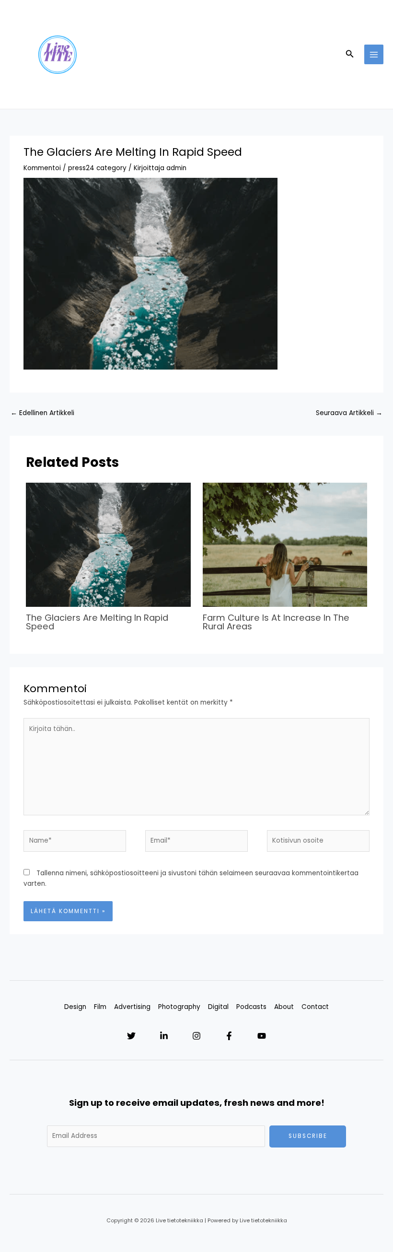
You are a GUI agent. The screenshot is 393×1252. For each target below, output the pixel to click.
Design (75, 1006)
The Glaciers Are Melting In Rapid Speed (97, 622)
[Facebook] (229, 1036)
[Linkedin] (164, 1036)
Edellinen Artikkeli (42, 412)
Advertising (132, 1006)
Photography (179, 1006)
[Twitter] (131, 1036)
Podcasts (251, 1006)
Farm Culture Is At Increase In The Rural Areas (276, 622)
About (284, 1006)
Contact (315, 1006)
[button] (350, 54)
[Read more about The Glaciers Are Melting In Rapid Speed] (108, 544)
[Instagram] (196, 1036)
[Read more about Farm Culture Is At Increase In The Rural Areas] (285, 544)
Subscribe (308, 1136)
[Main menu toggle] (374, 54)
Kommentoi (42, 168)
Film (100, 1006)
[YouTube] (261, 1036)
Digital (218, 1006)
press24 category (97, 168)
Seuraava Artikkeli (349, 412)
